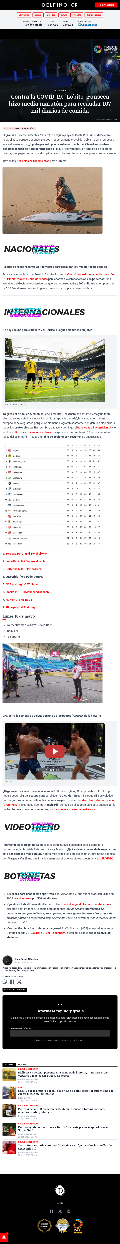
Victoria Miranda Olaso (28, 1080)
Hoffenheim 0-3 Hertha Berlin (23, 569)
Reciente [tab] (9, 1065)
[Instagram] (69, 1211)
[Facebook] (51, 1211)
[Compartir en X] (19, 981)
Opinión (38, 15)
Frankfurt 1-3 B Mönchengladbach (27, 592)
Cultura (64, 15)
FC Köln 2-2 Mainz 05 (18, 599)
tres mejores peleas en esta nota (74, 809)
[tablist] (60, 1065)
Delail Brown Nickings (28, 1116)
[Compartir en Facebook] (11, 981)
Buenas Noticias (94, 15)
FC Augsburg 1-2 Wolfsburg (22, 584)
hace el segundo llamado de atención (85, 904)
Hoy (20, 1087)
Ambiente (76, 15)
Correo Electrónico (20, 1028)
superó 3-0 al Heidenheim (49, 932)
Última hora (24, 15)
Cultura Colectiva (28, 1069)
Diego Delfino (24, 1098)
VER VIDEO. (107, 858)
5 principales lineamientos (33, 161)
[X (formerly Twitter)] (60, 1211)
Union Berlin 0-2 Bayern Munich (25, 561)
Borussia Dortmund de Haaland (34, 432)
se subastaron (22, 898)
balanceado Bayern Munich (94, 427)
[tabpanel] (60, 1112)
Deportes (51, 15)
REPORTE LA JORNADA (14, 990)
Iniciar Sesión (106, 5)
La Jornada (60, 90)
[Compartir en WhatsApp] (4, 981)
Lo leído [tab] (23, 1065)
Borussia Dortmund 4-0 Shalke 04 (26, 553)
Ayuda (60, 1203)
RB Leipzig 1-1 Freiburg (20, 607)
